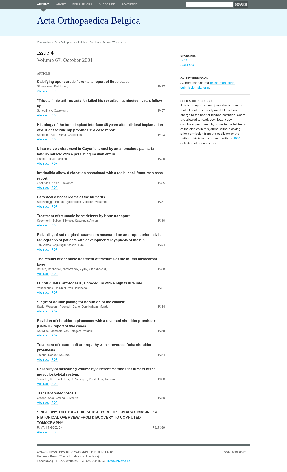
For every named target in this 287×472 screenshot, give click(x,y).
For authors (82, 4)
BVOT (184, 60)
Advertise (129, 4)
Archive (43, 4)
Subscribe (107, 4)
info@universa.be (118, 461)
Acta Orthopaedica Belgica (88, 20)
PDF (54, 91)
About (61, 4)
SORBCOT (188, 65)
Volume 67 (108, 42)
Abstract (43, 91)
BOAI (237, 138)
